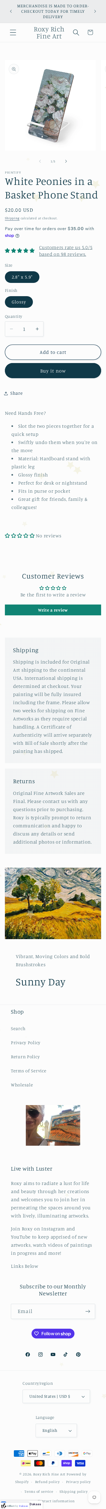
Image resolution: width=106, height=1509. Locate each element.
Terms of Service (28, 1070)
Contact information (56, 1501)
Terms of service (38, 1491)
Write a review (53, 610)
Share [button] (16, 393)
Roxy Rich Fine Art (49, 1474)
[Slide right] (66, 161)
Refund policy (47, 1481)
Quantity (13, 316)
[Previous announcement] (11, 11)
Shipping (12, 218)
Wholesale (22, 1084)
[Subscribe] (87, 1311)
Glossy (19, 302)
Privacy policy (78, 1481)
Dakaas (35, 1504)
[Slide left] (40, 161)
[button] (13, 32)
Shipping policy (74, 1491)
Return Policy (25, 1056)
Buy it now (53, 371)
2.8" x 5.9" (22, 277)
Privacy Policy (25, 1042)
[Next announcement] (95, 11)
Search (18, 1028)
